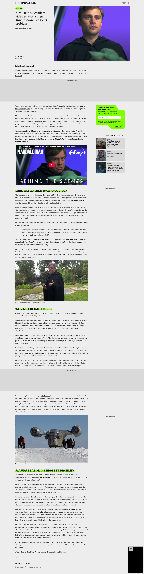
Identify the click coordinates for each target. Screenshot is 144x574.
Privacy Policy (112, 122)
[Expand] (130, 548)
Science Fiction (33, 567)
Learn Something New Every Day (106, 108)
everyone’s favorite (42, 326)
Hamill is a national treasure (34, 353)
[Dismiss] (141, 548)
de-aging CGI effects (78, 200)
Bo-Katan (69, 239)
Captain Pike (74, 527)
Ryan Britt (21, 56)
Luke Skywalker (44, 477)
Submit (117, 126)
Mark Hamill (45, 73)
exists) (48, 396)
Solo (43, 396)
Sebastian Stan (69, 509)
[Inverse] (29, 3)
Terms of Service (103, 122)
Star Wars (19, 567)
